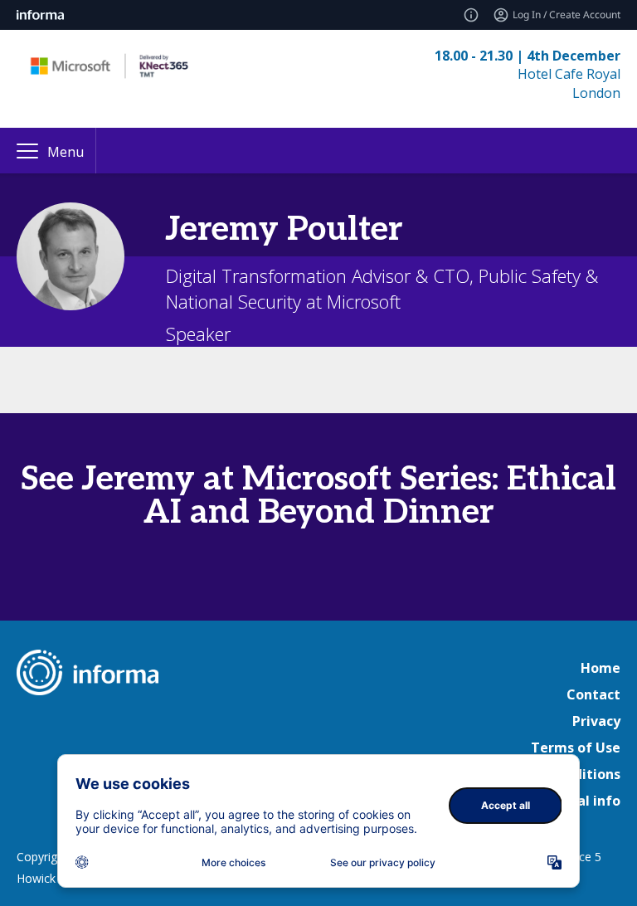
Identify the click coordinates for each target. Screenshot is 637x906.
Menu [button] (65, 152)
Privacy (596, 721)
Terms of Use (575, 747)
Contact (593, 694)
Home (600, 668)
